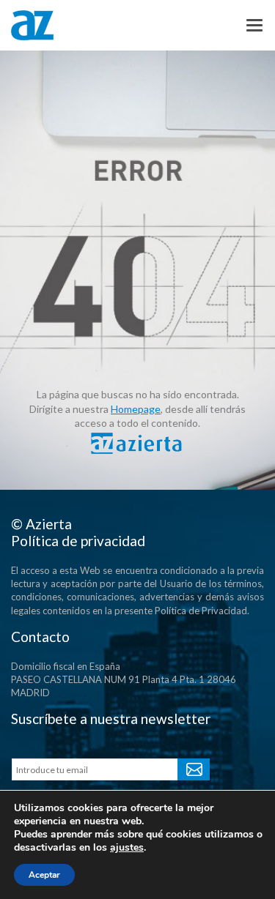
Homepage (136, 409)
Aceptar (44, 875)
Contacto (40, 636)
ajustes (127, 847)
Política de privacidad (78, 540)
